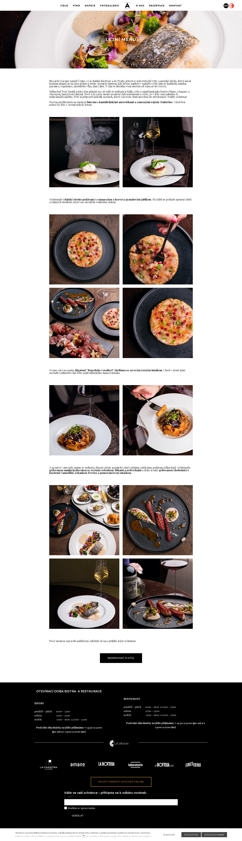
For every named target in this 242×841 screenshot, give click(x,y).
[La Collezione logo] (119, 743)
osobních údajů (104, 808)
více (84, 835)
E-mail (69, 796)
